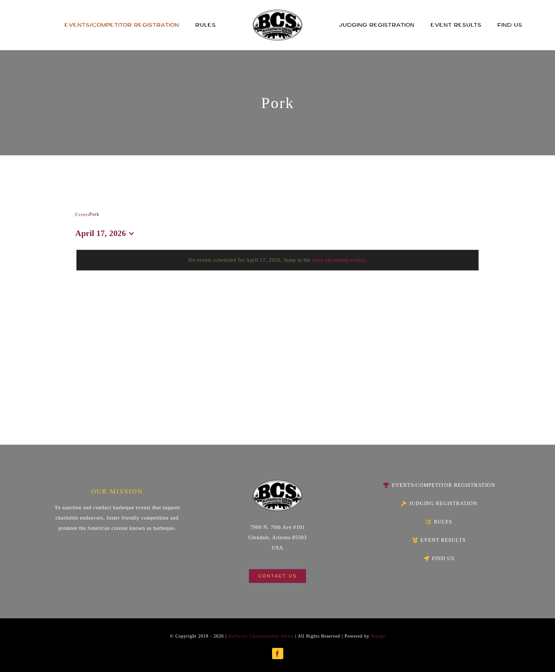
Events (82, 214)
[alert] (277, 260)
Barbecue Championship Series (261, 636)
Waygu (378, 636)
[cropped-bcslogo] (277, 12)
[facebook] (277, 653)
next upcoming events (339, 260)
